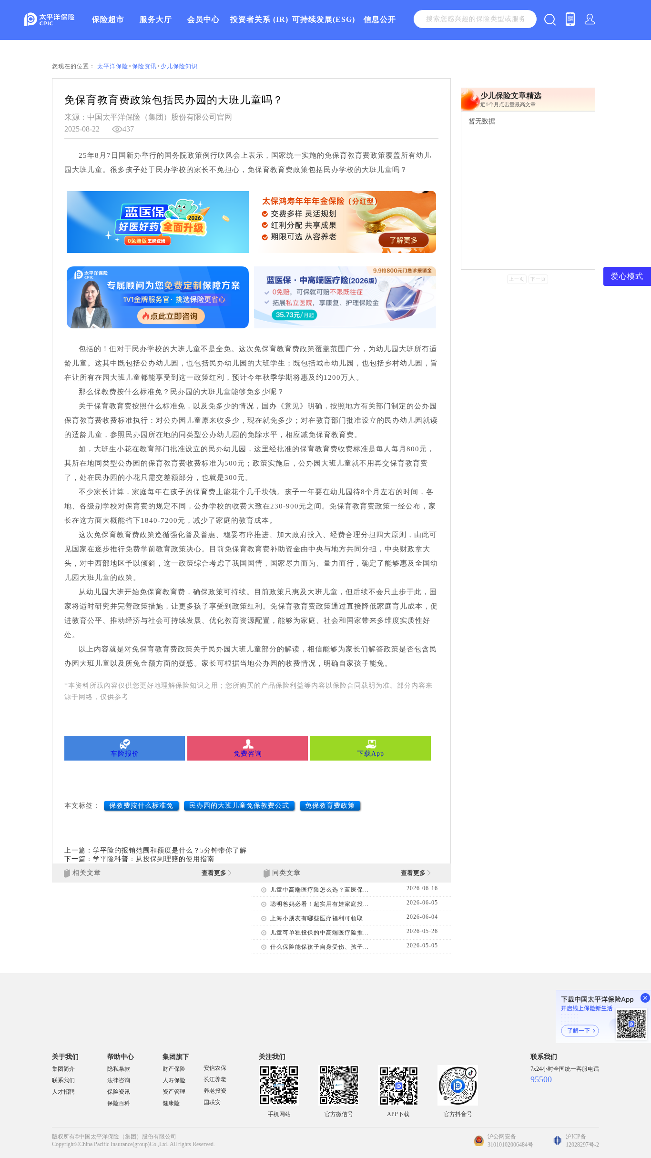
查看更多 (215, 872)
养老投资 (214, 1090)
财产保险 (174, 1069)
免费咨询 (248, 753)
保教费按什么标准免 (141, 805)
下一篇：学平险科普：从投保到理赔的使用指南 (139, 859)
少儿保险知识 (179, 66)
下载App (370, 753)
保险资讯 (144, 66)
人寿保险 (174, 1080)
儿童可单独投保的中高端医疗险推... (319, 932)
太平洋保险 (112, 66)
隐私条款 (118, 1069)
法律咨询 (118, 1080)
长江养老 (214, 1079)
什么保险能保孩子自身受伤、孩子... (319, 947)
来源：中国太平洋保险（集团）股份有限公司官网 (148, 117)
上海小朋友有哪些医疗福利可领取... (319, 918)
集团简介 (63, 1069)
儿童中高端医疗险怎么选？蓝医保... (319, 889)
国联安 (212, 1102)
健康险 (171, 1103)
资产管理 (174, 1091)
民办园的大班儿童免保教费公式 (239, 805)
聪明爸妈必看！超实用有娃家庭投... (319, 904)
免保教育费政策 (330, 805)
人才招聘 (63, 1091)
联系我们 (63, 1080)
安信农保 (214, 1068)
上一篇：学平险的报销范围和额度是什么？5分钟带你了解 (155, 850)
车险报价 (125, 753)
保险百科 (118, 1103)
